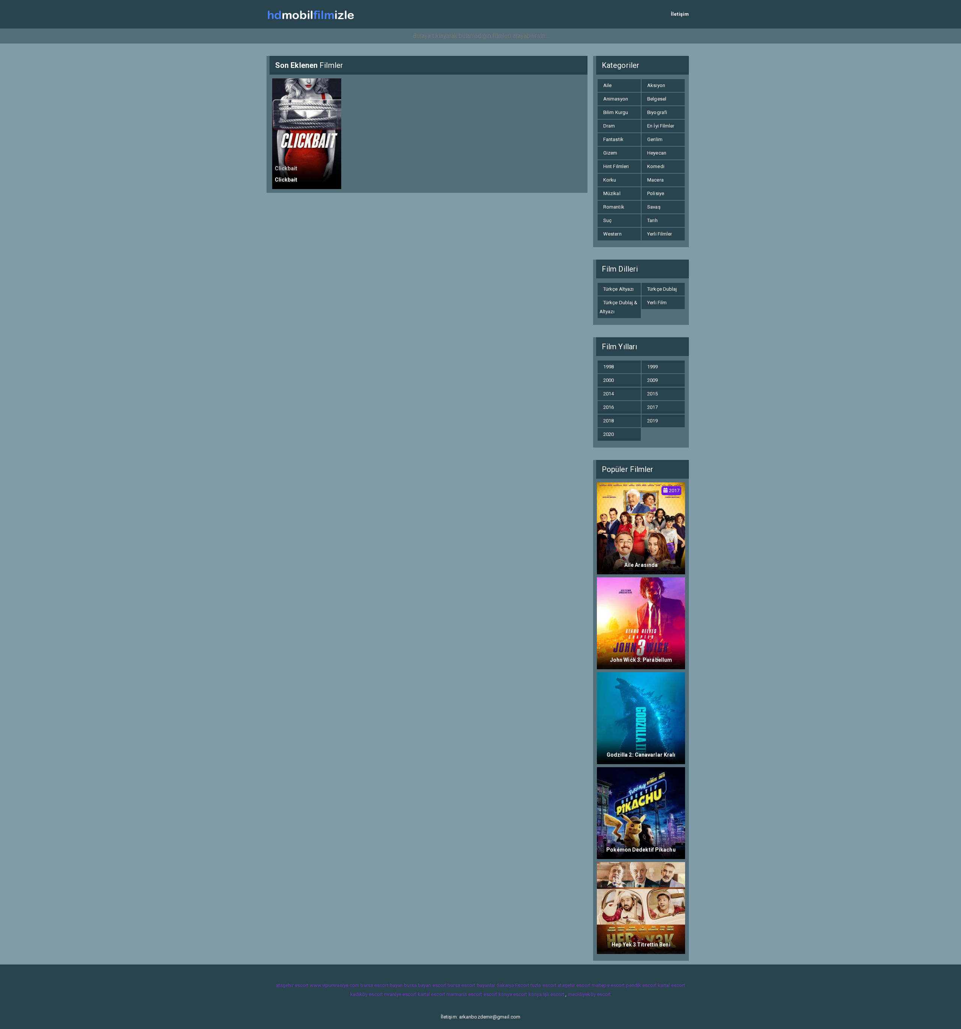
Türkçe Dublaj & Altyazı (618, 307)
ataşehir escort (292, 985)
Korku (609, 180)
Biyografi (657, 112)
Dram (609, 126)
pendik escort (641, 985)
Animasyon (615, 99)
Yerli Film (657, 302)
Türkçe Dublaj (662, 289)
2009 (652, 380)
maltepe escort (608, 985)
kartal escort (671, 985)
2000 (608, 380)
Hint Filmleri (616, 166)
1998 (608, 367)
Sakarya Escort (513, 985)
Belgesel (656, 99)
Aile (607, 85)
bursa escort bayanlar (471, 985)
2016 (608, 407)
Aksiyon (656, 85)
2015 (652, 394)
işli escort (553, 994)
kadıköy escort (366, 994)
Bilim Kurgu (615, 112)
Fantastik (613, 139)
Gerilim (655, 139)
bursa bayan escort (425, 985)
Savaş (654, 207)
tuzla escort (543, 985)
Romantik (613, 207)
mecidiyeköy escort (589, 994)
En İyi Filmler (660, 126)
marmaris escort (464, 994)
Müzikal (612, 193)
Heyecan (656, 153)
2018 (608, 421)
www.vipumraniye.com (334, 985)
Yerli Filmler (659, 234)
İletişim (680, 14)
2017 (652, 407)
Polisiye (655, 193)
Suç (607, 220)
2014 (608, 394)
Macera (655, 180)
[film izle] (310, 14)
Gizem (610, 153)
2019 (652, 421)
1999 (652, 367)
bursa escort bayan (381, 985)
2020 (608, 434)
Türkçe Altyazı (618, 289)
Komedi (655, 166)
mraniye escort (400, 994)
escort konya (498, 994)
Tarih (652, 220)
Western (612, 234)
